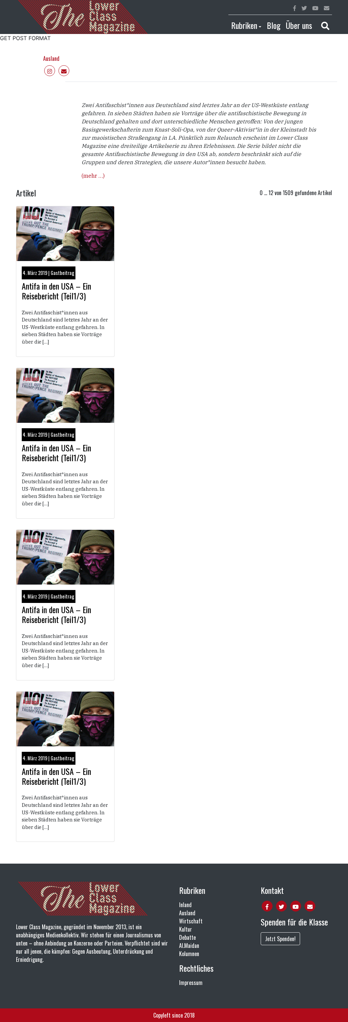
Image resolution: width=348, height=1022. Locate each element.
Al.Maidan (189, 945)
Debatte (187, 937)
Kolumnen (189, 954)
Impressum (191, 982)
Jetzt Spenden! (280, 939)
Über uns (299, 25)
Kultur (185, 929)
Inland (185, 905)
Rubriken (244, 25)
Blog (273, 25)
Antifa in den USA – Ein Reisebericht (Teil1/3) (56, 291)
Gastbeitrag (62, 272)
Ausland (51, 58)
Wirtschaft (191, 921)
